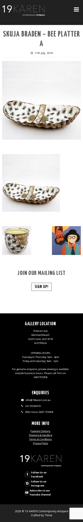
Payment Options (40, 431)
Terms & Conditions (40, 439)
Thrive (48, 515)
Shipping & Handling (40, 435)
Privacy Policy (40, 443)
